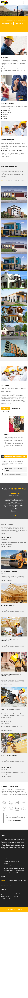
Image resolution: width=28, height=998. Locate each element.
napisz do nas (19, 23)
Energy (17, 180)
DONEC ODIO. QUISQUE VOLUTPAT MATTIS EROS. (12, 639)
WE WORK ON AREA (7, 605)
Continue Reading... (6, 546)
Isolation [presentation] (6, 411)
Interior (22, 180)
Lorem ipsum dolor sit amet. (13, 474)
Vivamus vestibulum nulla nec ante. (15, 456)
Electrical (5, 57)
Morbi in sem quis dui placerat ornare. (13, 469)
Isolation (4, 182)
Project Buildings (7, 139)
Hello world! (6, 538)
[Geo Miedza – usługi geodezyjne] (4, 2)
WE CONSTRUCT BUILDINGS (9, 571)
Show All (4, 180)
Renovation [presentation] (16, 408)
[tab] (5, 408)
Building (10, 180)
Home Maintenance (7, 103)
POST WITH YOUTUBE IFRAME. (10, 709)
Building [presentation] (5, 408)
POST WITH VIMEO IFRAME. (9, 755)
